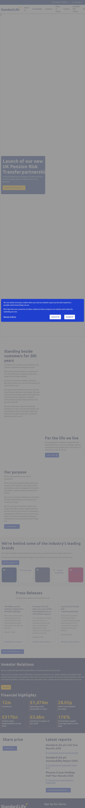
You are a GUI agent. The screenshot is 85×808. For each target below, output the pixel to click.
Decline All (55, 317)
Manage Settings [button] (10, 317)
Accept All (69, 317)
